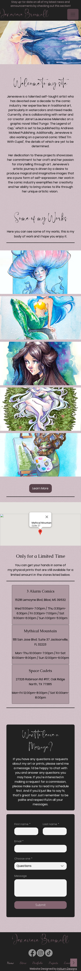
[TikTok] (49, 953)
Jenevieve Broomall (24, 14)
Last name (51, 824)
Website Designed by (53, 969)
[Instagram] (40, 953)
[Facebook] (32, 953)
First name (22, 824)
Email (19, 841)
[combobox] (40, 866)
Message (20, 876)
